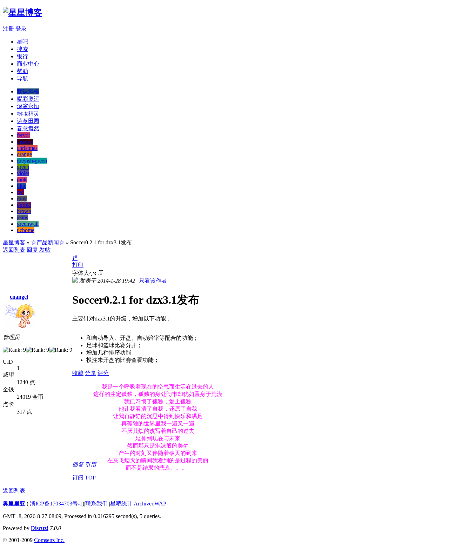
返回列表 (14, 250)
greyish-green (32, 161)
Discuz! (39, 528)
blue (21, 186)
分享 (90, 373)
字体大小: (85, 273)
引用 (90, 465)
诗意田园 (28, 121)
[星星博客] (22, 12)
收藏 (77, 373)
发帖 (45, 250)
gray (22, 198)
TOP (90, 478)
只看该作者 (153, 281)
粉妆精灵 (28, 114)
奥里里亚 (14, 504)
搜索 (22, 49)
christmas (27, 148)
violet (23, 173)
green (23, 167)
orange (24, 154)
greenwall (28, 224)
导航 (22, 78)
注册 (8, 29)
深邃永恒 (28, 106)
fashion (25, 142)
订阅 (77, 478)
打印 (77, 265)
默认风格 (28, 91)
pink (22, 180)
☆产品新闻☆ (48, 242)
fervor (23, 135)
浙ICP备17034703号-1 (56, 504)
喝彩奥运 (28, 99)
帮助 (22, 71)
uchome (25, 230)
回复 (32, 250)
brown (24, 211)
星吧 (22, 42)
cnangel (19, 297)
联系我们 (96, 504)
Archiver (143, 504)
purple (24, 205)
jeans (22, 217)
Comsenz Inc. (49, 540)
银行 (22, 56)
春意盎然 (28, 128)
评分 (103, 373)
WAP (160, 504)
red (20, 192)
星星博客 (14, 242)
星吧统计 (121, 504)
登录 (21, 29)
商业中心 (28, 64)
